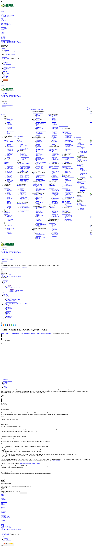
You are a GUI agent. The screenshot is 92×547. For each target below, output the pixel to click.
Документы (3, 511)
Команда (3, 504)
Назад (9, 285)
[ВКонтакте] (1, 325)
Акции (2, 495)
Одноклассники (7, 64)
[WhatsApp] (11, 325)
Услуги (8, 286)
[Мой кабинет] (1, 256)
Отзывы (5, 383)
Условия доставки (5, 516)
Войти (2, 85)
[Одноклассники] (3, 325)
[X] (7, 325)
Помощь (3, 520)
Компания (8, 307)
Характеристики (7, 381)
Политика (3, 518)
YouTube (5, 63)
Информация (4, 512)
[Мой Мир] (5, 325)
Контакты (3, 508)
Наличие (5, 382)
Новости (3, 503)
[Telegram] (15, 325)
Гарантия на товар (5, 517)
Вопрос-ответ (4, 522)
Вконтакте (6, 60)
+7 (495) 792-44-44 (5, 40)
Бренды (2, 498)
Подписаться (23, 492)
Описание (5, 379)
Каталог (3, 494)
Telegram (5, 62)
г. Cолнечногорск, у (6, 58)
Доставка (5, 387)
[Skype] (13, 325)
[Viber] (9, 325)
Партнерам (3, 509)
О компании (4, 502)
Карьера (3, 507)
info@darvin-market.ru (11, 42)
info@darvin (4, 57)
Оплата (5, 386)
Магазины (3, 515)
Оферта (2, 525)
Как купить (9, 298)
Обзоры (2, 524)
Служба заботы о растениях (16, 290)
